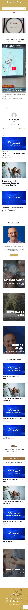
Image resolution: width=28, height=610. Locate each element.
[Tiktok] (20, 2)
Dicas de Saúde (5, 105)
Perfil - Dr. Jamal (5, 151)
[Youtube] (17, 2)
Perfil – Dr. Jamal (9, 438)
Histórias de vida (5, 178)
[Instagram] (11, 2)
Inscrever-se (14, 458)
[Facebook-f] (7, 2)
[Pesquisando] (24, 8)
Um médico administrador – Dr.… (13, 377)
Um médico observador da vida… (12, 419)
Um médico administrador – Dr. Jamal (13, 155)
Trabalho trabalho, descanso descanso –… (13, 399)
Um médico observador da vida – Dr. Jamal (13, 209)
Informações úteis (6, 107)
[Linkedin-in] (14, 2)
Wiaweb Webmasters (13, 605)
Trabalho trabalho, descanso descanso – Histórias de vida (11, 183)
